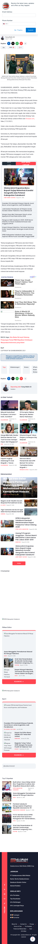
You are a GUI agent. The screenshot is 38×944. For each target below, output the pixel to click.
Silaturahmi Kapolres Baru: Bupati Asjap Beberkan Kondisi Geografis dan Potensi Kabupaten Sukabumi (18, 192)
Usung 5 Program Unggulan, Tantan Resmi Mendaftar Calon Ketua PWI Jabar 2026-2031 (26, 536)
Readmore (18, 681)
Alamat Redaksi (15, 886)
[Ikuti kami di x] (4, 889)
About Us (14, 924)
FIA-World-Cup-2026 (9, 729)
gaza (5, 655)
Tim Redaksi (28, 926)
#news (26, 367)
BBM (2, 444)
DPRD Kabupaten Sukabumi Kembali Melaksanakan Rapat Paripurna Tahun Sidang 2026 (25, 522)
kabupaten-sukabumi (19, 810)
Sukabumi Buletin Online (18, 882)
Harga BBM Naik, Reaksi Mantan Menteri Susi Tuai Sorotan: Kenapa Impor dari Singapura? (9, 438)
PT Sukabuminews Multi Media (20, 875)
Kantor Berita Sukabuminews (19, 879)
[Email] (21, 43)
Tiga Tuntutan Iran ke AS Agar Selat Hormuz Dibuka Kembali (12, 511)
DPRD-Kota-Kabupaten (21, 529)
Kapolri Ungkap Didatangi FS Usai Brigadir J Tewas (7, 460)
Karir (31, 929)
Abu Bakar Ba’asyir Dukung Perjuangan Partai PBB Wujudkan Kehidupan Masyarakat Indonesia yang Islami (16, 339)
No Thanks (18, 30)
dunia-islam (6, 494)
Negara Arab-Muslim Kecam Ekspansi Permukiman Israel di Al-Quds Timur (11, 502)
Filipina (17, 665)
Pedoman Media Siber (19, 929)
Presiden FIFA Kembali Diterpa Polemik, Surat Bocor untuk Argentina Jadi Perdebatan (18, 204)
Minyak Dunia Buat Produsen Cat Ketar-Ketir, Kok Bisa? (9, 414)
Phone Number (7, 20)
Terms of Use (18, 926)
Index (19, 563)
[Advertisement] (19, 846)
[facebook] (8, 43)
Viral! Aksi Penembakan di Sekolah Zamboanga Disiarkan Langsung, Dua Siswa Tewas (24, 661)
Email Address (7, 12)
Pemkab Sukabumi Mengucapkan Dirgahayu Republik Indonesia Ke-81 (22, 806)
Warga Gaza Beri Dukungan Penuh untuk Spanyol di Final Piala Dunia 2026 (17, 215)
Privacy (32, 924)
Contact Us (23, 924)
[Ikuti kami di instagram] (4, 894)
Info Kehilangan (15, 902)
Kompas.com (30, 119)
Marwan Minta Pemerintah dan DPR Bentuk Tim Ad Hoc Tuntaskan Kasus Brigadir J (27, 462)
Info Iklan (23, 931)
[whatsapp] (17, 43)
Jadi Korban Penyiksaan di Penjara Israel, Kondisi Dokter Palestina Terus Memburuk (17, 210)
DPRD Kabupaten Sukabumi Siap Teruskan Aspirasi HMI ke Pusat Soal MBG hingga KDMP (18, 236)
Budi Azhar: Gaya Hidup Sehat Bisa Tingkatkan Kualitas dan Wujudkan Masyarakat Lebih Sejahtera (24, 784)
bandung (18, 542)
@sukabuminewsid (9, 766)
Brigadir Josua (24, 469)
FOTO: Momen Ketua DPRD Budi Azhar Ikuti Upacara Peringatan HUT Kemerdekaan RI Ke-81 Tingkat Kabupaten (24, 817)
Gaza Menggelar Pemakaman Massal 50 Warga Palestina (18, 653)
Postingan (16, 915)
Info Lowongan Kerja (17, 905)
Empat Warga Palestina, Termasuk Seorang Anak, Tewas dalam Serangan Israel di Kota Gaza (18, 229)
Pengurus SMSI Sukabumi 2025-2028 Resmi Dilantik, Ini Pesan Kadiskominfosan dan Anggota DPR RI (17, 222)
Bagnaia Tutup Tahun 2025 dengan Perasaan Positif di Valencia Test (23, 745)
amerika (3, 514)
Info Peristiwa (14, 895)
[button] (14, 55)
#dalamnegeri (15, 367)
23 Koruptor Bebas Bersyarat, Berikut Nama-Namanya (27, 414)
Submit (30, 30)
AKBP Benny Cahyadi (25, 163)
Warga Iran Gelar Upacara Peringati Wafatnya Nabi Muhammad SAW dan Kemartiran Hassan (17, 485)
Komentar (16, 917)
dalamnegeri (4, 420)
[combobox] (5, 23)
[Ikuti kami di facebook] (4, 885)
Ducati (17, 749)
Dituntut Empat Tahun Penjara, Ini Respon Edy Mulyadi (28, 437)
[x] (13, 43)
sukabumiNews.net (26, 934)
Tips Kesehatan (15, 899)
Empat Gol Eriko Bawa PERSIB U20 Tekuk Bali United (23, 734)
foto (14, 820)
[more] (25, 43)
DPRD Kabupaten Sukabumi (17, 789)
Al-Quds (3, 505)
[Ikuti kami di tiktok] (4, 903)
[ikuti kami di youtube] (4, 899)
